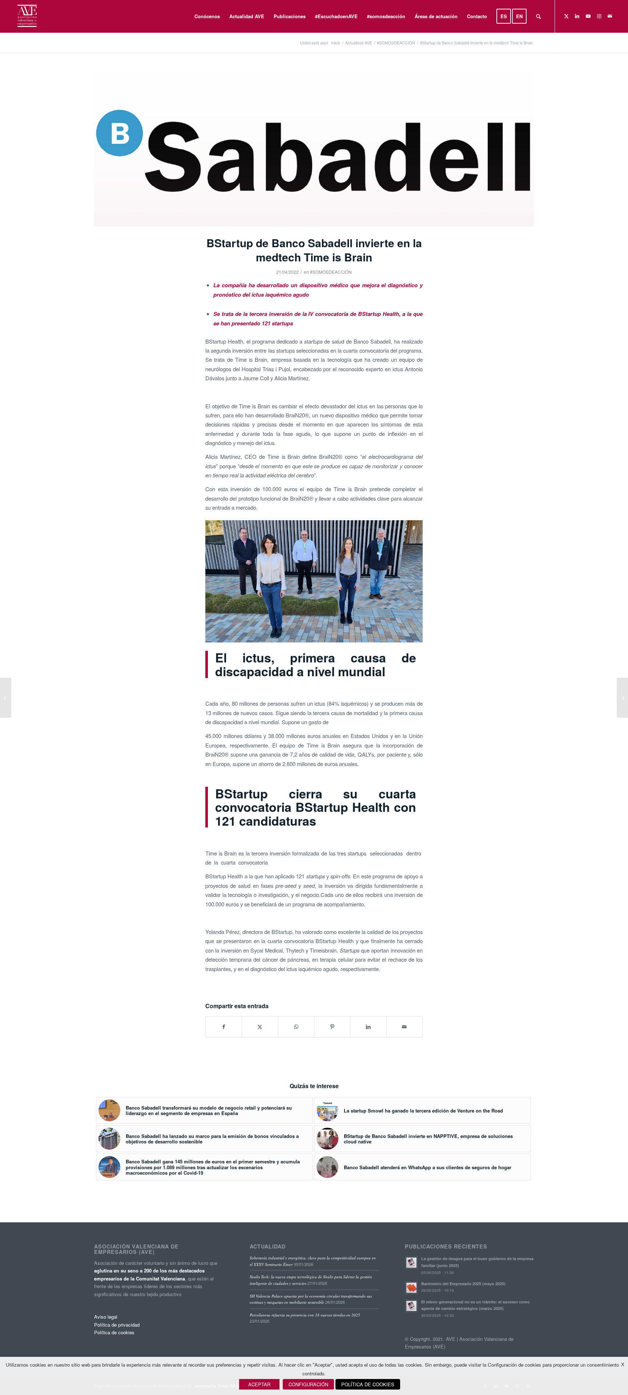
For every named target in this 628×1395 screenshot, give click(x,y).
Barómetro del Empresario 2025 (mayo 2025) (463, 1283)
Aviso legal (105, 1316)
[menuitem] (207, 16)
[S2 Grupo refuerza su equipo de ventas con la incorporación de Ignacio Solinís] (5, 698)
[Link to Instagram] (598, 16)
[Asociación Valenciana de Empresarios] (27, 16)
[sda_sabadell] (314, 149)
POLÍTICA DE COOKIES (367, 1384)
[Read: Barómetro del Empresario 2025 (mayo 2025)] (411, 1287)
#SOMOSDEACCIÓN (331, 272)
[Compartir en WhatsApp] (296, 1027)
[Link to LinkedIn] (577, 16)
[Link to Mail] (609, 16)
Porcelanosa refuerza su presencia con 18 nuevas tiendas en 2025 (305, 1315)
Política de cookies (114, 1332)
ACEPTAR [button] (259, 1384)
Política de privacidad (117, 1324)
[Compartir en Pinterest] (332, 1027)
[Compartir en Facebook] (224, 1027)
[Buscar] (538, 16)
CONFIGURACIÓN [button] (308, 1384)
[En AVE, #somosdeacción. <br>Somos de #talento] (622, 698)
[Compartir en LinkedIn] (368, 1027)
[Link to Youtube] (588, 16)
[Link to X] (566, 16)
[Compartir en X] (260, 1027)
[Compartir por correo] (404, 1027)
